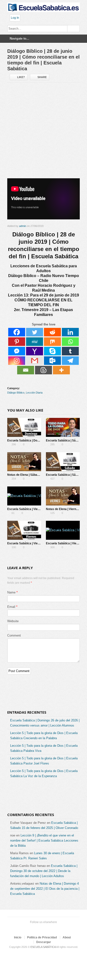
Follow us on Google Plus (42, 928)
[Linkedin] (70, 332)
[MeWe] (34, 341)
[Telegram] (70, 360)
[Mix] (52, 341)
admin (22, 226)
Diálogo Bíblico (15, 392)
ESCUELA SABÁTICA (43, 946)
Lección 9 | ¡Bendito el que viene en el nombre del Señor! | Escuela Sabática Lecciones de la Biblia (44, 840)
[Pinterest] (16, 341)
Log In (15, 17)
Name (11, 592)
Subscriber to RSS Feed (50, 928)
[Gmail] (34, 360)
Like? (21, 77)
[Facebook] (16, 332)
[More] (61, 370)
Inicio (17, 937)
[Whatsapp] (70, 341)
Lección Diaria (34, 392)
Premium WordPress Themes (58, 928)
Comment (14, 635)
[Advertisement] (43, 132)
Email (11, 607)
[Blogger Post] (43, 370)
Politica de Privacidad (42, 937)
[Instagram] (16, 360)
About (67, 937)
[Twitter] (34, 332)
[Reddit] (52, 332)
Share (42, 77)
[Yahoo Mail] (34, 351)
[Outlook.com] (52, 360)
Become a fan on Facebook (35, 928)
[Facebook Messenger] (16, 351)
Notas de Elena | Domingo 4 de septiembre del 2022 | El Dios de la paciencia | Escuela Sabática (44, 889)
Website (13, 621)
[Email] (25, 370)
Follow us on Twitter (27, 928)
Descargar (43, 942)
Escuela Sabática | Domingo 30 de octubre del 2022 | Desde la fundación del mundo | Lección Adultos (43, 871)
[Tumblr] (70, 351)
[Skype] (52, 351)
